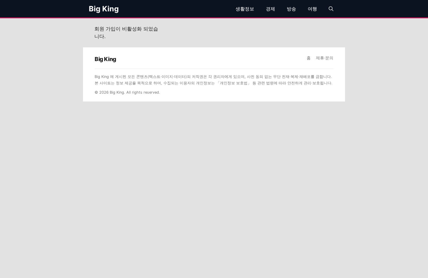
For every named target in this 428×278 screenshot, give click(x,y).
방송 (291, 9)
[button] (331, 8)
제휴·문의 (324, 58)
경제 (270, 9)
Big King (104, 8)
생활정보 (245, 9)
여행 (312, 9)
